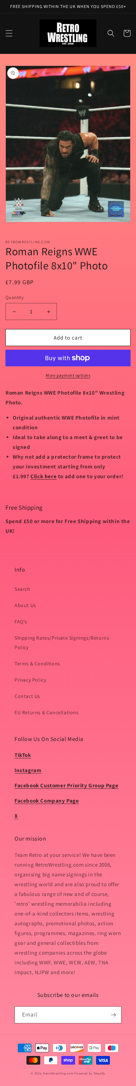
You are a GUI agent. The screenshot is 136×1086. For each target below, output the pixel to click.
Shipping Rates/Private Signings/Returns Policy (62, 642)
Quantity (14, 297)
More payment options (68, 375)
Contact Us (27, 696)
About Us (25, 605)
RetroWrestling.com (58, 1073)
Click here (43, 476)
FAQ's (21, 621)
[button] (9, 33)
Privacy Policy (30, 680)
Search (22, 589)
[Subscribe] (113, 1014)
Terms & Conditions (37, 663)
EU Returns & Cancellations (47, 712)
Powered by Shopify (89, 1073)
